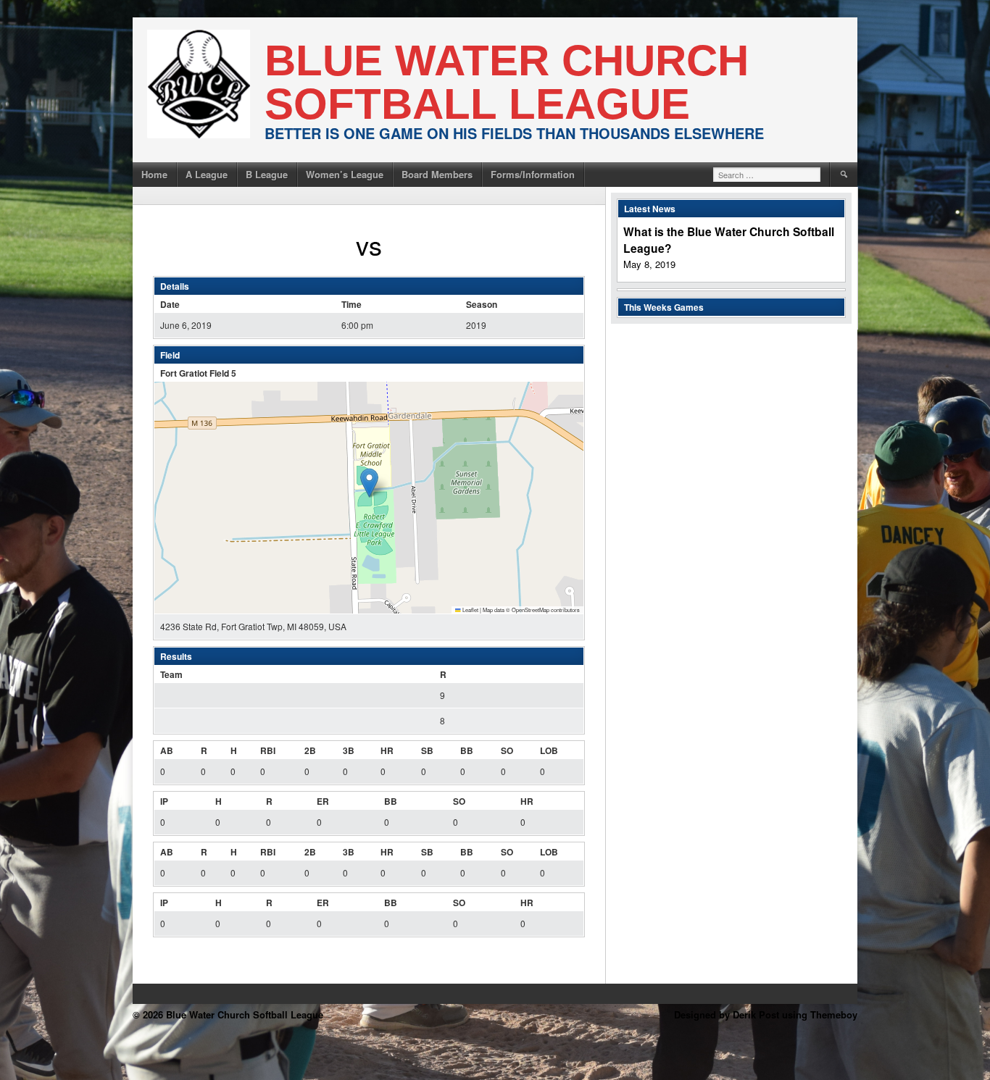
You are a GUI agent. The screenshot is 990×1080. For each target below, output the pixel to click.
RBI (267, 750)
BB (466, 750)
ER (323, 801)
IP (164, 801)
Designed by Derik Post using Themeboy (765, 1014)
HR (387, 750)
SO (507, 750)
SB (427, 750)
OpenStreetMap (530, 610)
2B (310, 750)
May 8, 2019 (649, 264)
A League (207, 174)
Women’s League (344, 174)
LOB (549, 750)
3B (348, 750)
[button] (369, 483)
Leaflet (469, 610)
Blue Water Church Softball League (507, 82)
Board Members (437, 174)
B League (267, 174)
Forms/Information (533, 174)
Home (154, 174)
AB (166, 750)
